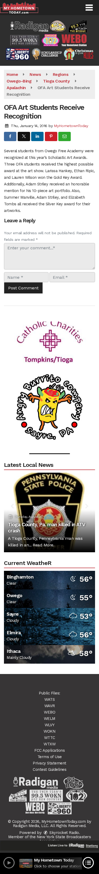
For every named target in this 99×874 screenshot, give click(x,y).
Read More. (43, 544)
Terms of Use (49, 756)
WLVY (50, 725)
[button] (89, 7)
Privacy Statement (49, 763)
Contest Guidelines (49, 769)
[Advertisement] (49, 335)
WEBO (49, 712)
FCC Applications (49, 750)
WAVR (49, 705)
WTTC (49, 737)
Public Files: (49, 693)
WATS (49, 699)
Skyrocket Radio (63, 832)
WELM (49, 718)
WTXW (49, 744)
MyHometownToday (71, 126)
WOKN (49, 731)
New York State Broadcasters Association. (64, 838)
